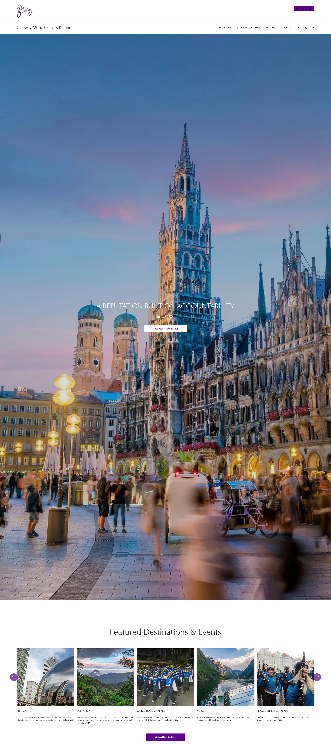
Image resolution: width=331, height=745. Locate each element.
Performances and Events (249, 27)
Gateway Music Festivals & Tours (44, 27)
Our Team (271, 27)
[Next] (317, 677)
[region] (165, 686)
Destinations (225, 27)
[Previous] (14, 677)
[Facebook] (313, 27)
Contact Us (286, 27)
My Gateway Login (304, 8)
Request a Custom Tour (165, 328)
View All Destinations (165, 737)
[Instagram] (306, 27)
